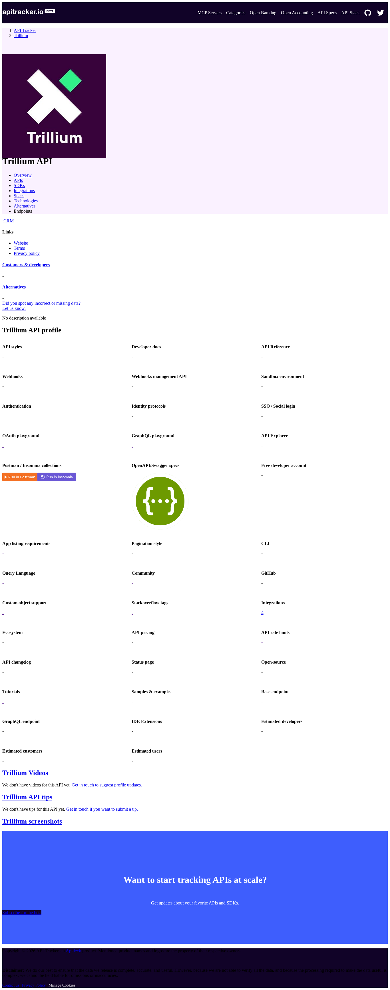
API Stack (350, 12)
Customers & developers (26, 264)
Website (21, 243)
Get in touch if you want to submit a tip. (102, 809)
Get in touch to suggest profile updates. (107, 784)
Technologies (26, 200)
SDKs (19, 185)
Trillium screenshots (32, 821)
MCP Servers (210, 12)
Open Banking (263, 12)
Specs (19, 195)
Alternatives (24, 206)
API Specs (327, 12)
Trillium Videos (25, 772)
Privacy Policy (34, 985)
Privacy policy (27, 253)
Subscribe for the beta (21, 912)
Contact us (10, 985)
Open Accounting (297, 12)
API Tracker (25, 30)
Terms (19, 248)
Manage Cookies (62, 985)
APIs (18, 180)
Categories (235, 12)
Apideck (73, 950)
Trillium (21, 35)
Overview (23, 175)
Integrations (24, 190)
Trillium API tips (27, 797)
